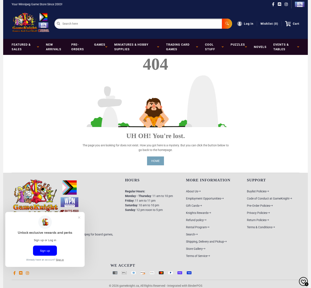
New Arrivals (53, 47)
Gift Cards (192, 205)
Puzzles (238, 47)
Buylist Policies (256, 191)
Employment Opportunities (203, 198)
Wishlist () (269, 23)
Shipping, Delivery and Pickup (205, 241)
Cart (296, 23)
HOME (155, 161)
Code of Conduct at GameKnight (268, 198)
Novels (260, 47)
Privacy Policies (257, 213)
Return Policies (256, 220)
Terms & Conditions (259, 227)
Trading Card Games (178, 47)
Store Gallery (194, 248)
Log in (248, 23)
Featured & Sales (21, 47)
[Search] (227, 24)
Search (190, 234)
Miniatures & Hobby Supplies (131, 47)
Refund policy (195, 220)
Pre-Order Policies (258, 205)
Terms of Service (196, 256)
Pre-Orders (77, 47)
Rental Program (196, 227)
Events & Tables (281, 47)
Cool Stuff (211, 47)
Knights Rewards (197, 213)
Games (99, 47)
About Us (192, 191)
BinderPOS (195, 285)
